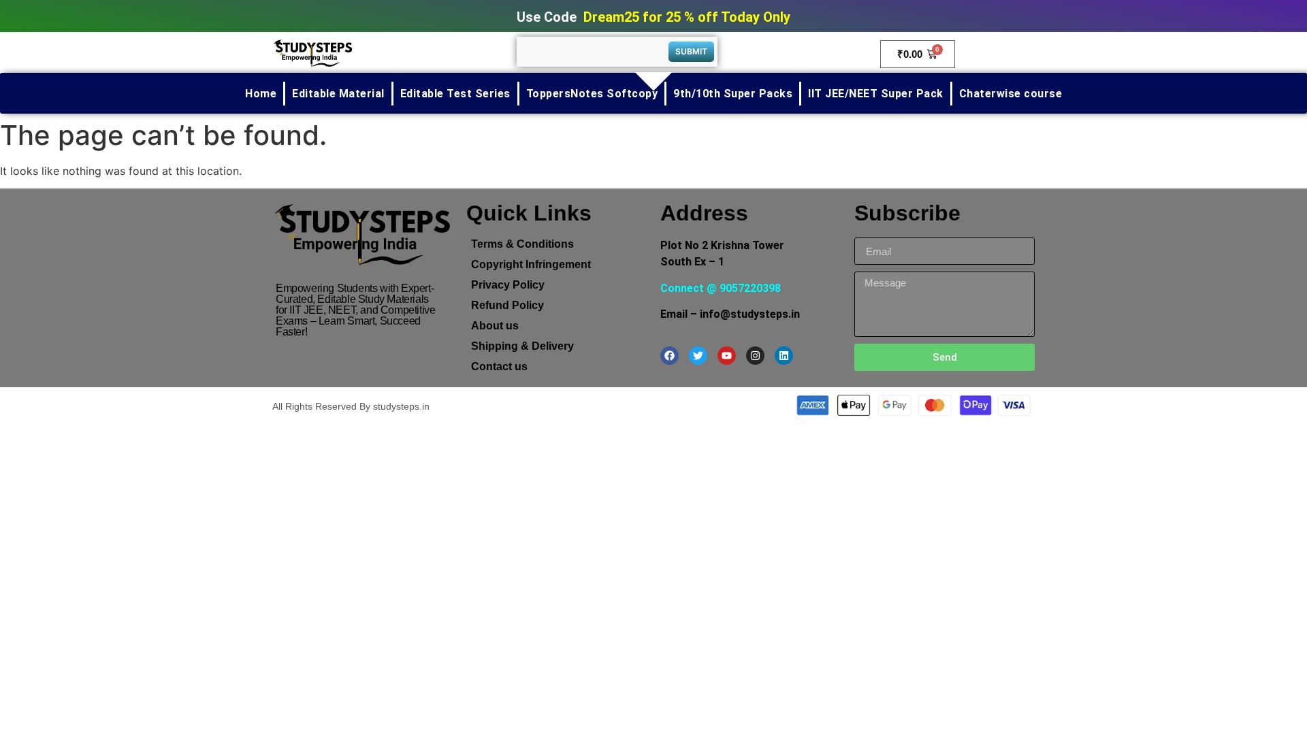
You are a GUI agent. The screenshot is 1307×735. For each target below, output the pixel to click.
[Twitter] (698, 355)
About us (495, 325)
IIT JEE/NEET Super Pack (875, 93)
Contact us (499, 366)
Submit (691, 51)
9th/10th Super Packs (732, 93)
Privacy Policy (508, 285)
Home (260, 93)
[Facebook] (669, 355)
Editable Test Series (455, 93)
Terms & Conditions (522, 244)
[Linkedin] (784, 355)
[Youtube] (726, 355)
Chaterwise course (1011, 93)
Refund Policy (507, 305)
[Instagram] (755, 355)
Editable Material (338, 93)
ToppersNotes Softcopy (592, 93)
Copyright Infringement (531, 264)
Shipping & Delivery (522, 346)
